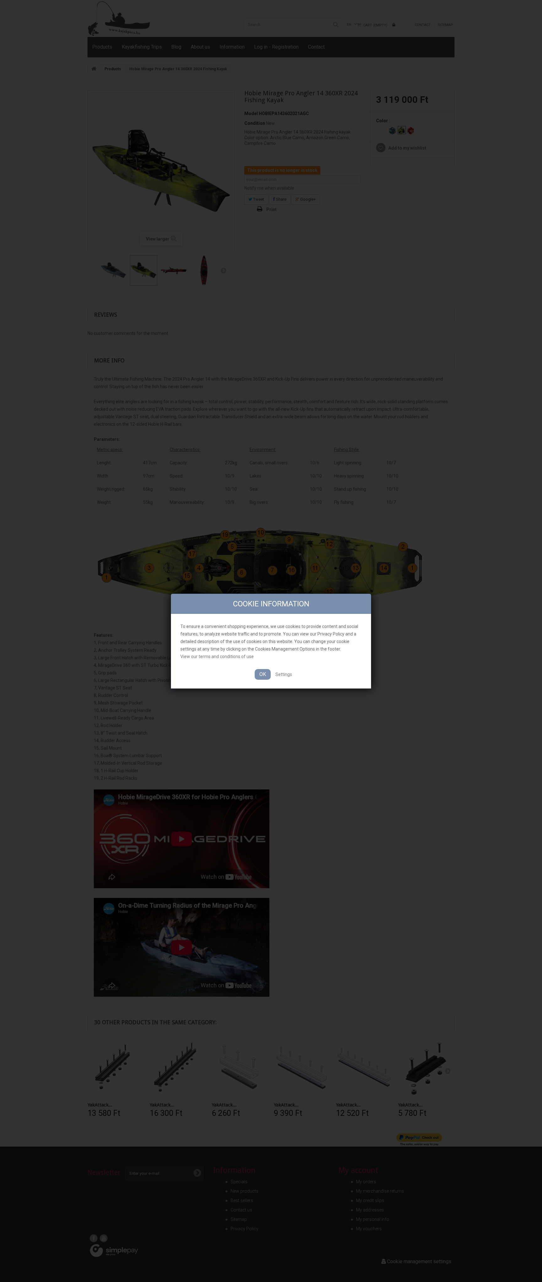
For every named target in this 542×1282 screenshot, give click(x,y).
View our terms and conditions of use (217, 656)
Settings (283, 674)
